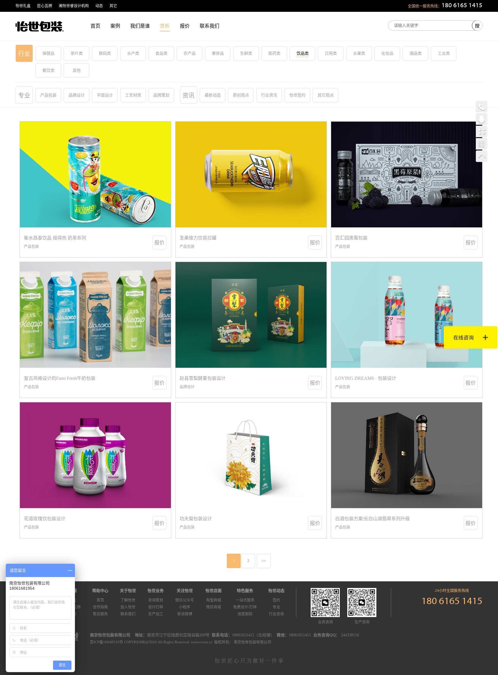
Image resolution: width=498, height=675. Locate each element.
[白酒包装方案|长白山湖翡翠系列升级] (406, 455)
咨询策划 (155, 600)
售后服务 (100, 614)
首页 (95, 26)
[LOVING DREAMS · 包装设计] (406, 315)
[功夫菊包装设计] (251, 455)
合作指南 (100, 607)
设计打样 (155, 607)
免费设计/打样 (245, 607)
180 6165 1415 (462, 5)
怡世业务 (156, 591)
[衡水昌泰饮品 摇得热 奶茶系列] (95, 174)
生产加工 (155, 614)
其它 (113, 5)
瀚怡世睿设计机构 (74, 5)
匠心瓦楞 (44, 5)
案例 (115, 26)
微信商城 (213, 607)
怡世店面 (213, 591)
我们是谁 (140, 26)
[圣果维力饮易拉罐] (251, 174)
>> (263, 561)
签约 (276, 600)
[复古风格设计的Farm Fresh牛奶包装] (95, 315)
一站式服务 (245, 600)
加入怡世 (127, 607)
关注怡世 (185, 591)
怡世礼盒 (23, 5)
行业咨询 (276, 614)
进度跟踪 (244, 614)
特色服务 (245, 591)
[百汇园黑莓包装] (406, 174)
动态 (99, 5)
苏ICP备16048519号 (106, 642)
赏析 (165, 26)
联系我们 (209, 26)
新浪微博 (184, 614)
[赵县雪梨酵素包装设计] (251, 315)
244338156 (350, 635)
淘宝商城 (213, 600)
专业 (276, 607)
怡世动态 (276, 591)
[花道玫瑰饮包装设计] (95, 455)
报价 (185, 26)
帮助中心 (100, 591)
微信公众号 (184, 600)
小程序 (184, 607)
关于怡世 (128, 591)
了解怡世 (127, 600)
